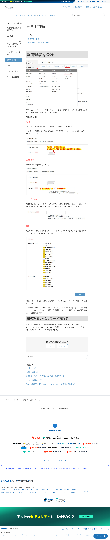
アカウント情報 (12, 71)
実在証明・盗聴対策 (6, 492)
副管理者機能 (11, 60)
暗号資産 (82, 535)
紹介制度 (10, 36)
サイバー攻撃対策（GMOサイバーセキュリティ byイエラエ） (28, 492)
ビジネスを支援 (33, 535)
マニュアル (67, 7)
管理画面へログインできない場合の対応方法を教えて (45, 376)
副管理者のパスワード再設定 (38, 42)
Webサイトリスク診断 (52, 489)
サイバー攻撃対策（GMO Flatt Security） (55, 492)
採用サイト (62, 461)
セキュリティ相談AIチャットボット (68, 489)
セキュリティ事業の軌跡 (83, 491)
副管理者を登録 (33, 39)
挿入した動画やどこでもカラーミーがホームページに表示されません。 (51, 384)
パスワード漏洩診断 (40, 489)
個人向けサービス (90, 535)
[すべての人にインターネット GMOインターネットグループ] (95, 1)
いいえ (63, 346)
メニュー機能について (34, 380)
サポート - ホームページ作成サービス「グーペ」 (20, 15)
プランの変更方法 (13, 77)
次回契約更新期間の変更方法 (14, 29)
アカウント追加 (12, 66)
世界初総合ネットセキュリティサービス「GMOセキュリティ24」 (17, 489)
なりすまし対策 (71, 492)
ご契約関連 (51, 15)
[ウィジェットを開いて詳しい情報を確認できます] (100, 536)
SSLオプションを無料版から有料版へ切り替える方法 (14, 43)
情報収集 (68, 535)
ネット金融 (75, 535)
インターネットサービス (7, 535)
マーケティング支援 (52, 535)
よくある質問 (77, 7)
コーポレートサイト (50, 461)
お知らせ (88, 7)
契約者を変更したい (33, 372)
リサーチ (62, 535)
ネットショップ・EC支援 (21, 535)
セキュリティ (42, 535)
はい (51, 346)
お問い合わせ (97, 7)
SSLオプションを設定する (14, 53)
